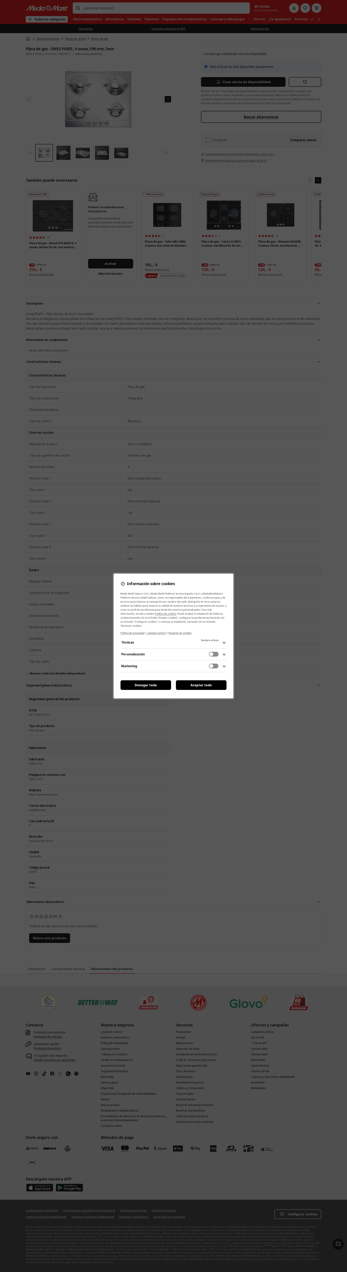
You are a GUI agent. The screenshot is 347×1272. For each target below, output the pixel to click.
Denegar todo (146, 685)
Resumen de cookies (179, 633)
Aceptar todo (201, 685)
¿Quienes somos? (156, 633)
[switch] (213, 654)
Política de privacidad (132, 633)
